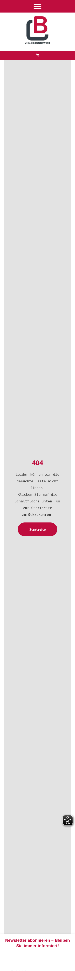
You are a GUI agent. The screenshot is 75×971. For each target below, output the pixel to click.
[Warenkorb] (37, 55)
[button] (37, 6)
